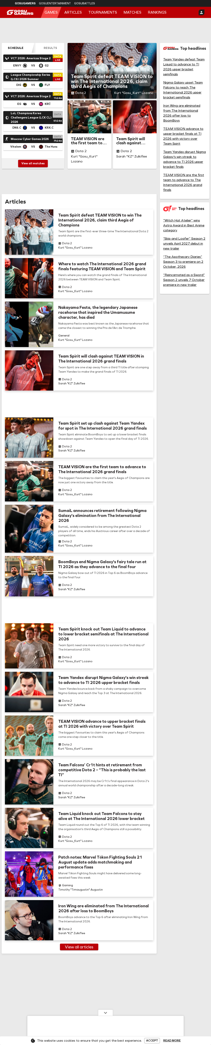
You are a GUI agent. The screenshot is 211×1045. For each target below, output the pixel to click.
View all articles (79, 946)
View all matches (33, 163)
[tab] (16, 48)
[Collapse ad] (105, 1012)
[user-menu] (201, 12)
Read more (172, 1040)
